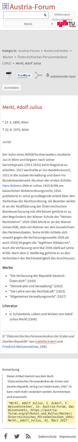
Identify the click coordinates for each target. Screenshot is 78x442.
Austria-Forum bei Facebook (5, 436)
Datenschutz (47, 436)
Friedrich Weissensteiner (20, 346)
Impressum (67, 436)
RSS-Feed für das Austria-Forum (28, 436)
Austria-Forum (32, 6)
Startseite (6, 6)
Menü (28, 24)
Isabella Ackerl (45, 341)
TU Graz (66, 23)
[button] (24, 75)
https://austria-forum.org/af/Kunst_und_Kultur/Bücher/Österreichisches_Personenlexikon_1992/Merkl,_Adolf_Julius (41, 415)
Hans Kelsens (12, 185)
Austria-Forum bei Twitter (16, 436)
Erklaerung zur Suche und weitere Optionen (62, 16)
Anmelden (11, 87)
